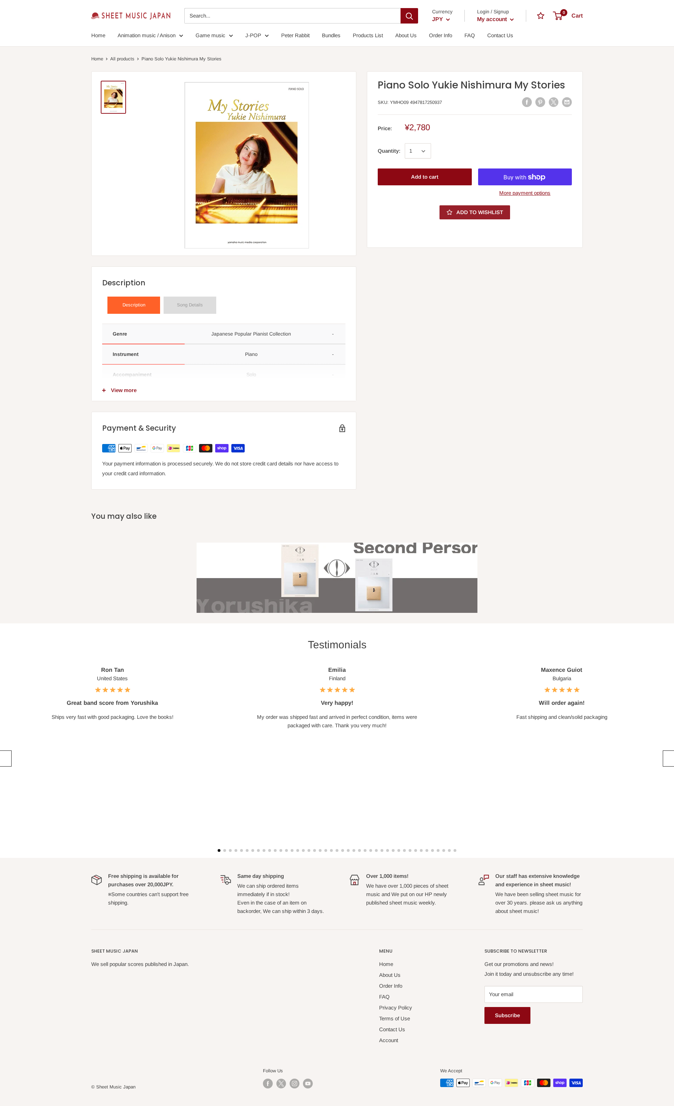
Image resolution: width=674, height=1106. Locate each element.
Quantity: (389, 151)
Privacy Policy (395, 1008)
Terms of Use (394, 1018)
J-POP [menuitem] (253, 35)
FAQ (384, 997)
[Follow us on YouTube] (308, 1083)
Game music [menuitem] (210, 35)
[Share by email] (567, 102)
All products (122, 58)
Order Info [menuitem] (440, 35)
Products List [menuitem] (368, 35)
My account (492, 19)
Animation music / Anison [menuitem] (147, 35)
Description (134, 304)
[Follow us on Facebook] (268, 1083)
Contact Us (392, 1029)
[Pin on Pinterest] (540, 102)
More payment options (524, 193)
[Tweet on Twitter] (554, 102)
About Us (390, 975)
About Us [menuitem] (406, 35)
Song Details (190, 304)
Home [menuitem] (98, 35)
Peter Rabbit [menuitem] (295, 35)
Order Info (390, 986)
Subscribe (507, 1015)
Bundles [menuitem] (331, 35)
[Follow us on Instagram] (294, 1083)
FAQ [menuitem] (469, 35)
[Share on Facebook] (527, 102)
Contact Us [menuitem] (500, 35)
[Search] (409, 16)
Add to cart (424, 177)
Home (97, 58)
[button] (4, 758)
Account (388, 1040)
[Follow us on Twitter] (281, 1083)
